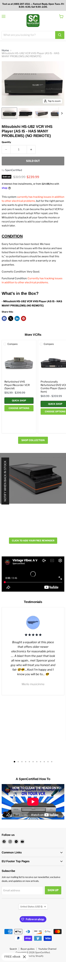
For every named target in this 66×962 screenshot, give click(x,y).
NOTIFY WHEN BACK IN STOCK (5, 481)
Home (5, 50)
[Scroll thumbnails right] (61, 113)
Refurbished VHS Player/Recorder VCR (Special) (17, 385)
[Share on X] (10, 318)
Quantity (6, 142)
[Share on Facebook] (4, 318)
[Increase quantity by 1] (31, 149)
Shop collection (33, 440)
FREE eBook (12, 956)
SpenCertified (13, 170)
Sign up (53, 890)
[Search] (59, 35)
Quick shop (19, 400)
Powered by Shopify (33, 956)
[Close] (24, 956)
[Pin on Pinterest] (23, 318)
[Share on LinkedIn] (17, 318)
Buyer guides (28, 948)
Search (13, 948)
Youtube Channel (47, 948)
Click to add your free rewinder (33, 540)
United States (31, 906)
